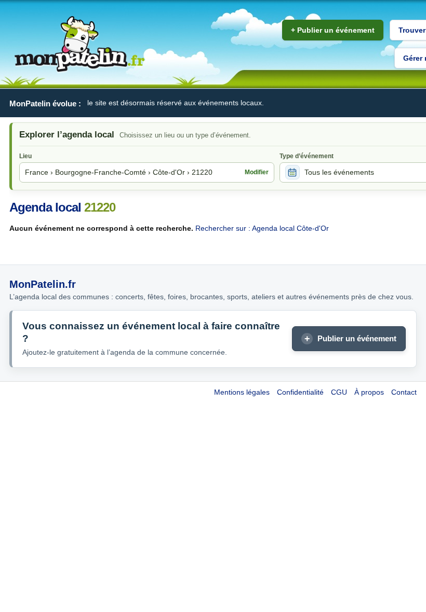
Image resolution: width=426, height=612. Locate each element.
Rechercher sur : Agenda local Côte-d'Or (262, 228)
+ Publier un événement (333, 30)
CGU (339, 392)
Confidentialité (300, 392)
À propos (369, 392)
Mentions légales (242, 392)
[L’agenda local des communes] (79, 44)
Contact (404, 392)
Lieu (25, 156)
